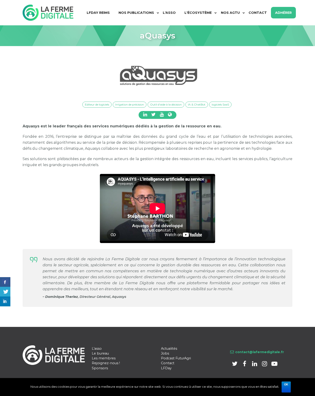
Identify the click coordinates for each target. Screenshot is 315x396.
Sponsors (100, 368)
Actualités (169, 348)
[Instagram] (265, 364)
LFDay (166, 368)
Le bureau (100, 353)
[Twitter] (235, 364)
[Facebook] (245, 364)
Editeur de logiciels (97, 104)
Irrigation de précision (129, 104)
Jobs (165, 353)
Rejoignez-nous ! (106, 363)
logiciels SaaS (220, 104)
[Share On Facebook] (5, 282)
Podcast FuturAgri (176, 358)
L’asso (97, 348)
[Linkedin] (255, 364)
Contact (167, 363)
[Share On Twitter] (5, 292)
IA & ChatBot (196, 104)
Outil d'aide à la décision (166, 104)
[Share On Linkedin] (5, 301)
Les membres (104, 358)
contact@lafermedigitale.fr (259, 352)
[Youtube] (274, 364)
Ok (286, 384)
